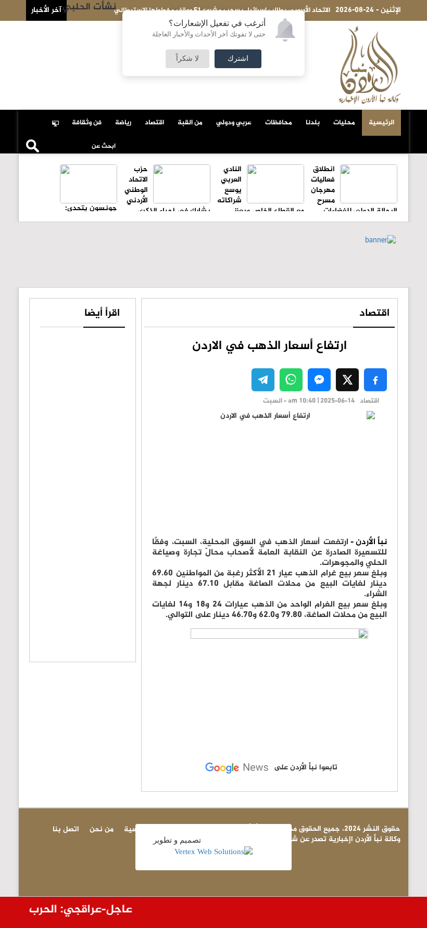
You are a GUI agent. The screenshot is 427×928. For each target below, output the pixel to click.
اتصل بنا (85, 32)
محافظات (278, 122)
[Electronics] (58, 117)
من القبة (190, 122)
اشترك (238, 58)
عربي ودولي (234, 122)
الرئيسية (381, 122)
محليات (344, 122)
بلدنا (313, 122)
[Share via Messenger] (319, 379)
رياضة (123, 122)
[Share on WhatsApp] (291, 379)
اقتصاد (154, 122)
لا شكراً (187, 58)
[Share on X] (347, 379)
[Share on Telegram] (263, 379)
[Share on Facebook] (375, 379)
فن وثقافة (87, 122)
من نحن (50, 32)
